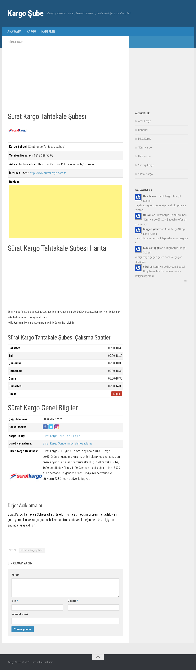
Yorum (15, 574)
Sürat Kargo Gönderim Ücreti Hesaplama (67, 443)
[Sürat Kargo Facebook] (45, 428)
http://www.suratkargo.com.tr (48, 173)
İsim (14, 600)
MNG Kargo (144, 138)
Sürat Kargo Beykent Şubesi (169, 266)
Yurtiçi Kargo (145, 174)
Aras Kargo (144, 121)
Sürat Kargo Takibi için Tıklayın (61, 436)
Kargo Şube (25, 13)
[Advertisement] (65, 80)
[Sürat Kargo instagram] (56, 428)
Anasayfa (14, 31)
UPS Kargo (144, 156)
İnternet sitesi (19, 614)
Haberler (48, 31)
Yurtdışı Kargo (146, 165)
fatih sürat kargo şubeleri (31, 550)
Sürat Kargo (17, 42)
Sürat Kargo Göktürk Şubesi (171, 215)
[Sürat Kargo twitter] (50, 428)
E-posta (73, 600)
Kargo (31, 31)
